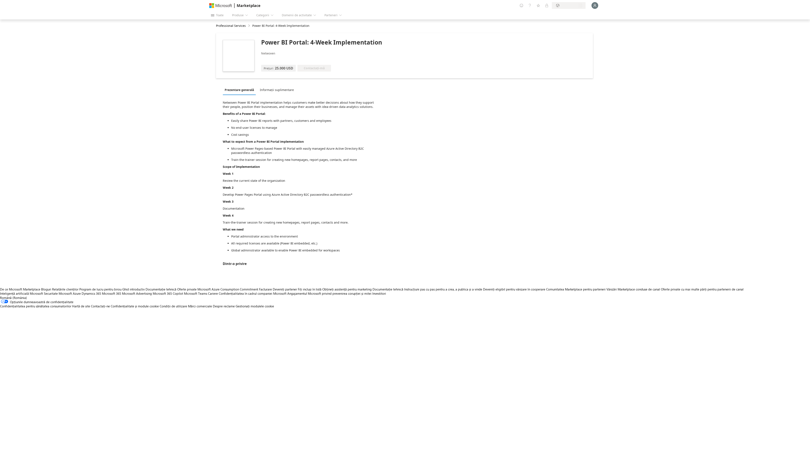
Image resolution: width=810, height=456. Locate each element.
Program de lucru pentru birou (100, 289)
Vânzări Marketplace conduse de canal (633, 289)
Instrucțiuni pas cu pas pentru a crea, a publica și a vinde (443, 289)
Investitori (379, 293)
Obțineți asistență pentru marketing (347, 289)
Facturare (265, 289)
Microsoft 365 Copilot (168, 293)
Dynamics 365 (91, 293)
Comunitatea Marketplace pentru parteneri (576, 289)
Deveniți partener (285, 289)
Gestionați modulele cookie (255, 306)
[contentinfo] (249, 25)
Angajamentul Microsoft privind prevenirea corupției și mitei (329, 293)
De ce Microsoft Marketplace (20, 289)
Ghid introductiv (133, 289)
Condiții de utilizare (173, 306)
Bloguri (46, 289)
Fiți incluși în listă (309, 289)
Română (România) (13, 298)
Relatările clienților (65, 289)
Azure (77, 293)
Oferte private (187, 289)
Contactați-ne (100, 306)
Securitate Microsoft (58, 293)
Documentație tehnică (161, 289)
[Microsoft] (220, 5)
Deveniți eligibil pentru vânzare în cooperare (514, 289)
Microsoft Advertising (137, 293)
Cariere (213, 293)
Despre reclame (224, 306)
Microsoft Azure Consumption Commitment (228, 289)
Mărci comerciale (200, 306)
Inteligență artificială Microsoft (21, 293)
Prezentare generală (239, 90)
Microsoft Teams (195, 293)
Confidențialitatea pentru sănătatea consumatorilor (35, 306)
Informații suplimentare (277, 90)
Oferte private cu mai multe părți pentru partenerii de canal (702, 289)
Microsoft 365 (111, 293)
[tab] (240, 89)
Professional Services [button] (231, 26)
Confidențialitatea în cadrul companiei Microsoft (252, 293)
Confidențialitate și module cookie (135, 306)
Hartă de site (81, 306)
